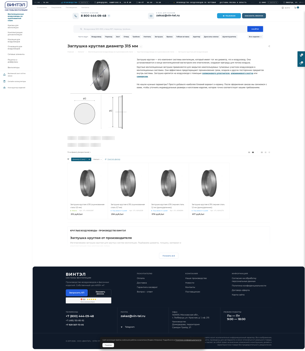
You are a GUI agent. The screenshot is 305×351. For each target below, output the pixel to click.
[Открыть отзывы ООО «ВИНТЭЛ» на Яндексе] (88, 300)
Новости (189, 283)
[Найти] (255, 29)
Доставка (142, 283)
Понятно (108, 345)
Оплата (141, 278)
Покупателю (144, 273)
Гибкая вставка (182, 37)
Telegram (230, 16)
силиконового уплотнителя (216, 73)
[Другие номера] (109, 15)
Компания (191, 273)
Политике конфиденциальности (188, 340)
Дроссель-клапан (211, 37)
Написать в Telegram (128, 327)
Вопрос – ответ (145, 292)
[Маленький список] (249, 152)
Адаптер (196, 37)
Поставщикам (192, 292)
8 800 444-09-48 (93, 15)
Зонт (118, 37)
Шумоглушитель (229, 37)
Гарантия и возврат (147, 287)
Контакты (190, 287)
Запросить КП (76, 292)
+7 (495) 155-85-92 (75, 320)
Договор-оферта (241, 290)
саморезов (142, 76)
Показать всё (169, 256)
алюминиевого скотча (242, 73)
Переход (108, 37)
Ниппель (147, 37)
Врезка (170, 37)
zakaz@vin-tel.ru (133, 316)
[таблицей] (269, 152)
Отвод (126, 37)
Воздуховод (96, 37)
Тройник (136, 37)
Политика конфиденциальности (249, 285)
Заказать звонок (100, 293)
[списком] (265, 152)
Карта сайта (238, 294)
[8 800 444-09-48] (80, 316)
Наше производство (196, 278)
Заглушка (159, 37)
